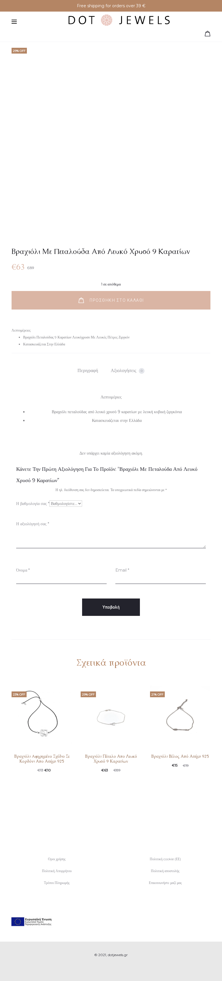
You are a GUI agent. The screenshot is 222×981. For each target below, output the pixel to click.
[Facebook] (104, 968)
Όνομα (23, 570)
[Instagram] (117, 968)
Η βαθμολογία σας (32, 503)
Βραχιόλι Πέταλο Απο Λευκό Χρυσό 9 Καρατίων (111, 759)
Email (122, 570)
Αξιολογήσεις (127, 370)
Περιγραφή (87, 370)
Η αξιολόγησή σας (32, 523)
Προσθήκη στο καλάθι (116, 300)
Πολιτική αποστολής (165, 871)
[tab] (87, 370)
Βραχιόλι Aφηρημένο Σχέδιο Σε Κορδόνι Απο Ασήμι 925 (42, 759)
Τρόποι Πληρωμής (57, 883)
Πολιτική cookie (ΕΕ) (165, 859)
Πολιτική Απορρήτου (57, 871)
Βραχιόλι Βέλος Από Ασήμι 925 (180, 756)
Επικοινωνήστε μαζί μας (165, 883)
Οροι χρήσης (57, 859)
